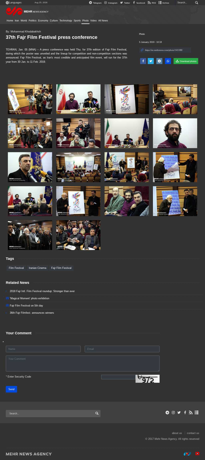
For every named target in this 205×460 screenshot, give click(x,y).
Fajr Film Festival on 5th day (26, 305)
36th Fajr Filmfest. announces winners (32, 312)
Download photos (188, 61)
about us (177, 433)
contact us (193, 433)
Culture (54, 20)
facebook (140, 3)
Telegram (96, 3)
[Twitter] (179, 413)
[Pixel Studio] (195, 454)
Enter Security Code (18, 376)
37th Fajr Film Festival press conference (51, 37)
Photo (85, 20)
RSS (153, 3)
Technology (65, 20)
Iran (17, 20)
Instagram (112, 3)
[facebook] (184, 413)
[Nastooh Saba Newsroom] (185, 454)
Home (10, 20)
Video (93, 20)
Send (11, 389)
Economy (43, 20)
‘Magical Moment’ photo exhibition (29, 298)
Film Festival (16, 267)
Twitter (127, 3)
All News (103, 20)
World (24, 20)
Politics (32, 20)
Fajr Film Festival (61, 267)
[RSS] (190, 413)
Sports (77, 20)
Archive (165, 3)
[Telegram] (167, 413)
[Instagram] (173, 413)
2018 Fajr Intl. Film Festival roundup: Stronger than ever (42, 291)
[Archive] (196, 413)
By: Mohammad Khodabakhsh (23, 31)
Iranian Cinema (37, 267)
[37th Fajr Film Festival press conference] (30, 99)
